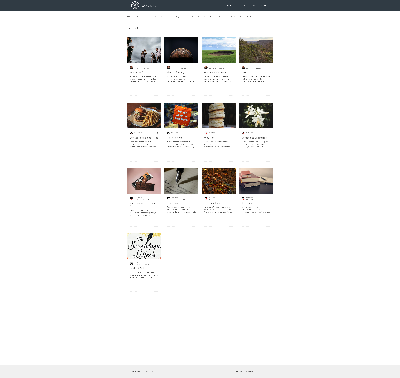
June (170, 17)
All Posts (130, 17)
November (260, 17)
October (250, 17)
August (185, 17)
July (177, 17)
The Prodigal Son (237, 17)
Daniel (139, 17)
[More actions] (158, 67)
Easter (155, 17)
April (147, 17)
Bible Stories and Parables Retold (203, 17)
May (162, 17)
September (223, 17)
